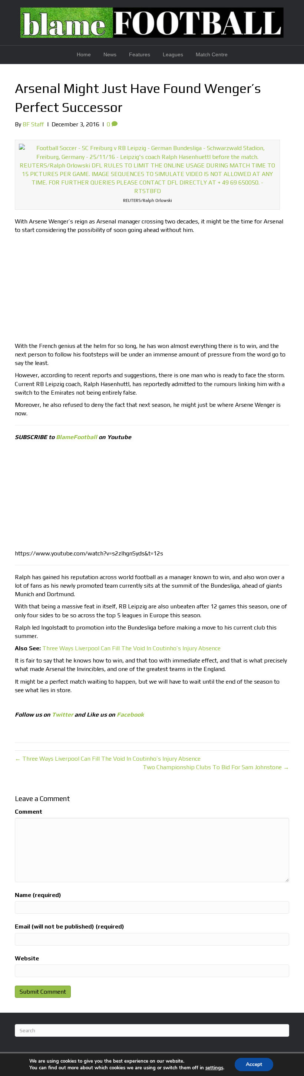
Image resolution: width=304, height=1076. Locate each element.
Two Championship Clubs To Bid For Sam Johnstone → (216, 767)
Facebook (130, 714)
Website (27, 958)
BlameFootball (76, 437)
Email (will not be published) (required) (69, 926)
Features (139, 54)
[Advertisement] (152, 290)
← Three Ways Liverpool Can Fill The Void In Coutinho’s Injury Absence (108, 758)
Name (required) (38, 895)
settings (214, 1068)
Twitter (62, 714)
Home (84, 54)
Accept (254, 1064)
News (109, 54)
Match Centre (212, 54)
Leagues (173, 54)
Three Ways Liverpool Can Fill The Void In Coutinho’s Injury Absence (131, 648)
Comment (28, 811)
